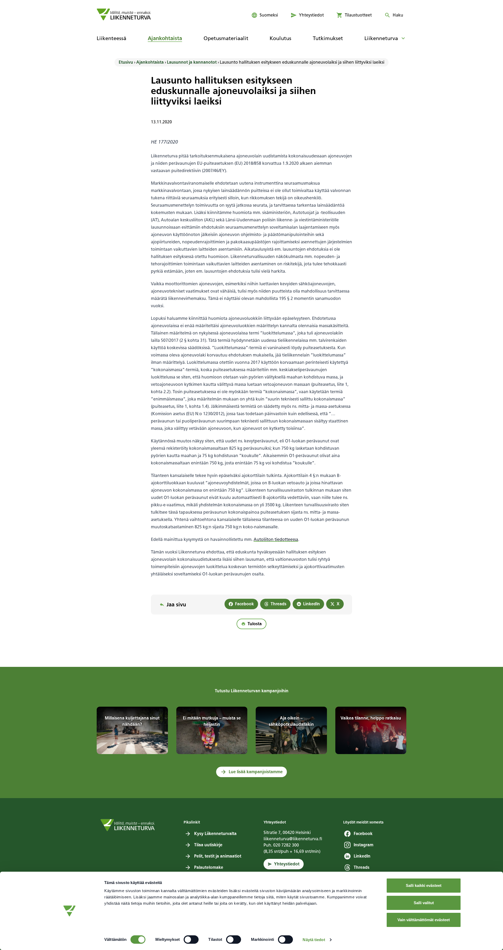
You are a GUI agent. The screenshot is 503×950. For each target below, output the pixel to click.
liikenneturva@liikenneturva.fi (293, 838)
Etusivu (126, 62)
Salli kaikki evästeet (423, 885)
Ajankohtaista (150, 62)
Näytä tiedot (314, 939)
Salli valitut (424, 902)
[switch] (191, 939)
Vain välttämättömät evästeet (423, 920)
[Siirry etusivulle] (124, 14)
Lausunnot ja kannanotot (192, 62)
